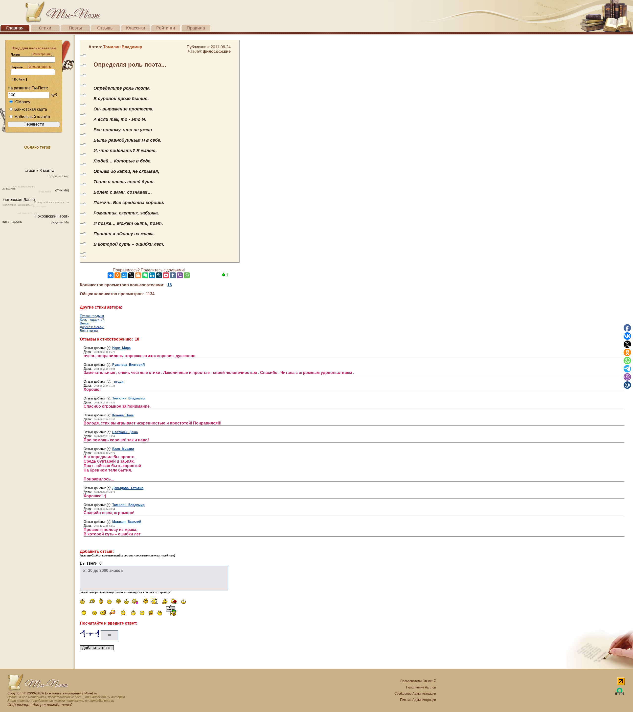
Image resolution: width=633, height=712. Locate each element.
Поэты (75, 28)
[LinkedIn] (152, 275)
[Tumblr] (173, 275)
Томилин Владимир (128, 398)
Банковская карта (30, 109)
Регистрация (42, 54)
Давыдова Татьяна (127, 488)
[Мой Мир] (124, 275)
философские (217, 51)
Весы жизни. (89, 331)
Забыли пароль (40, 67)
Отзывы (105, 28)
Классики (135, 28)
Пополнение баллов (421, 687)
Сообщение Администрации (415, 693)
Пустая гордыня (92, 316)
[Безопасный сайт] (619, 694)
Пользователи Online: (418, 681)
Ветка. (85, 323)
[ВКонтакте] (110, 275)
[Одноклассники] (117, 275)
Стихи (45, 28)
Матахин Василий (126, 522)
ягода (117, 381)
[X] (131, 275)
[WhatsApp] (187, 275)
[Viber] (180, 275)
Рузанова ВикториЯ (128, 365)
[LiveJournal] (159, 275)
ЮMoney (22, 102)
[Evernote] (145, 275)
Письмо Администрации (418, 700)
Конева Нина (123, 415)
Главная (14, 28)
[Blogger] (138, 275)
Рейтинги (165, 28)
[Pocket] (166, 275)
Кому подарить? (92, 319)
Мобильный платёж (32, 117)
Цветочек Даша (125, 432)
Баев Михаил (123, 449)
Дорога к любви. (92, 327)
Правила (196, 28)
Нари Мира (121, 348)
